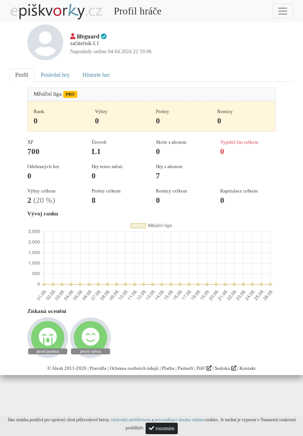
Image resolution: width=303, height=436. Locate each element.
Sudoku (223, 368)
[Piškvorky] (56, 11)
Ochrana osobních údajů (134, 368)
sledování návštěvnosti (130, 419)
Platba (168, 368)
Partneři (185, 368)
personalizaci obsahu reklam (179, 419)
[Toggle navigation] (282, 11)
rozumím (164, 428)
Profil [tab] (21, 75)
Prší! (202, 368)
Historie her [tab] (96, 75)
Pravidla (98, 368)
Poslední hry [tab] (55, 75)
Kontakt (247, 368)
